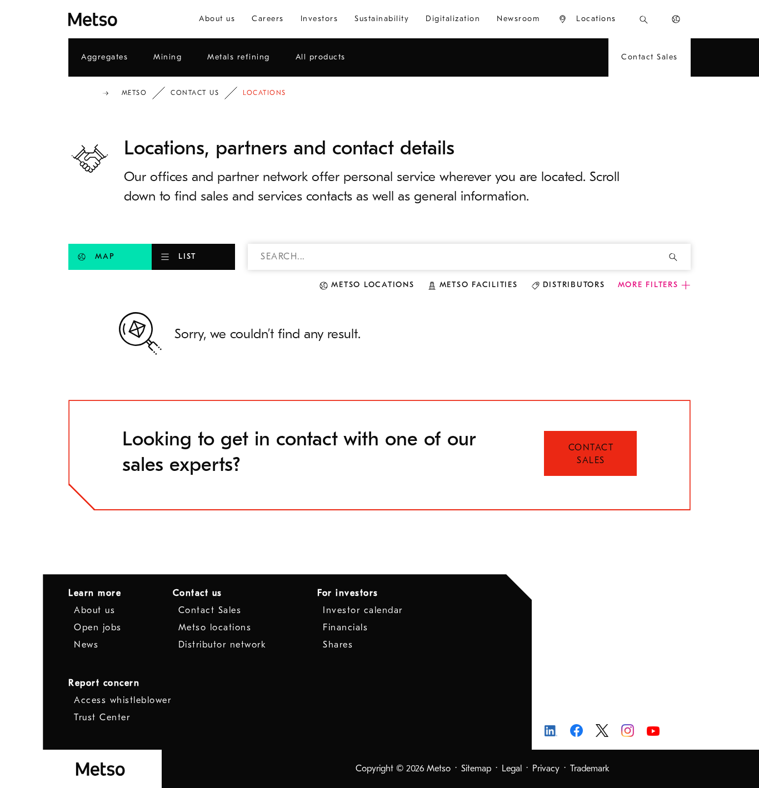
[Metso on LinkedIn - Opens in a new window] (551, 730)
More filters (648, 284)
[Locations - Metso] (121, 19)
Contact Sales (591, 454)
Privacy (546, 769)
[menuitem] (217, 19)
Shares (338, 645)
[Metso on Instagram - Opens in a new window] (627, 730)
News (86, 645)
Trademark (590, 769)
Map (104, 256)
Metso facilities (479, 284)
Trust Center (102, 717)
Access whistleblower (122, 700)
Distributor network (222, 645)
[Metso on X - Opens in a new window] (602, 730)
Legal (512, 769)
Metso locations (372, 284)
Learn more (94, 593)
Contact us (195, 93)
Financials (345, 628)
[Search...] (643, 19)
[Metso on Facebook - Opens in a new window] (576, 730)
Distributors (574, 284)
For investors (347, 593)
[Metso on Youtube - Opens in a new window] (653, 730)
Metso (134, 93)
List (187, 256)
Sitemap (476, 769)
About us (94, 610)
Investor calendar (363, 610)
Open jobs (98, 628)
